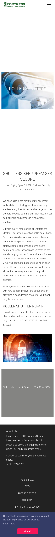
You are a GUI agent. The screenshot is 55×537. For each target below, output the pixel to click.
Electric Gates (27, 500)
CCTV (27, 486)
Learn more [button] (9, 523)
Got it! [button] (27, 531)
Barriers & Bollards (27, 507)
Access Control (27, 493)
